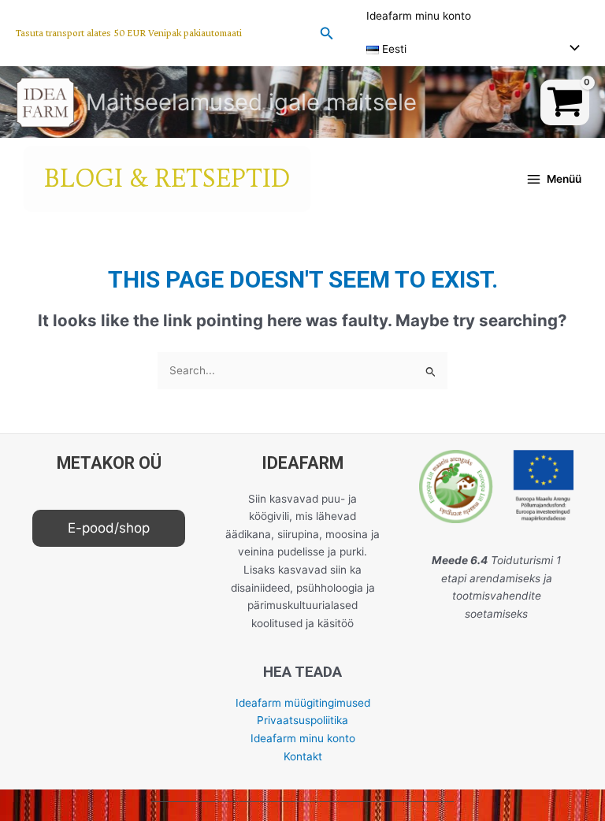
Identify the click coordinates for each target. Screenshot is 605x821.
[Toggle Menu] (570, 49)
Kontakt (303, 756)
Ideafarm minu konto (418, 15)
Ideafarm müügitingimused (303, 703)
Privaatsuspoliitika (302, 720)
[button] (129, 33)
